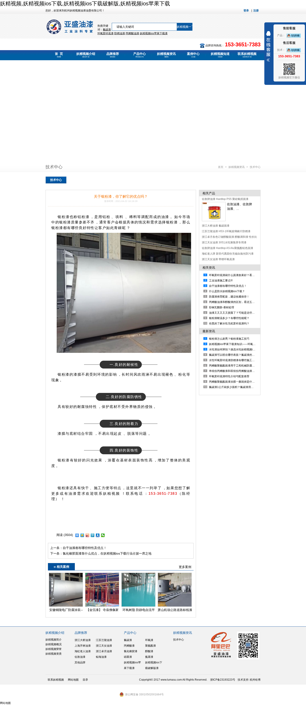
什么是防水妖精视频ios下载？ (227, 291)
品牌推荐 (112, 55)
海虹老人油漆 (83, 651)
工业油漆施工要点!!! (221, 280)
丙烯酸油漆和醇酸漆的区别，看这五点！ (233, 302)
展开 (268, 46)
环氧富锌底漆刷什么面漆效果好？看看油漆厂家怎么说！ (242, 275)
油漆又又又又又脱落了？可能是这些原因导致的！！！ (241, 312)
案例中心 (193, 55)
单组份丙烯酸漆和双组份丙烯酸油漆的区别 (234, 371)
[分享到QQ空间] (82, 535)
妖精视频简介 (53, 639)
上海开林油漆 (83, 645)
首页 (221, 167)
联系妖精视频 (247, 55)
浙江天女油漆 (104, 645)
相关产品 (209, 193)
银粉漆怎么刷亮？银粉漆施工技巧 (229, 338)
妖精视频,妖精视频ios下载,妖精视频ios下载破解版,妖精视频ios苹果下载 (85, 3)
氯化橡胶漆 (130, 651)
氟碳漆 (107, 29)
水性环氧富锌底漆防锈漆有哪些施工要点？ (234, 360)
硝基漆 (128, 656)
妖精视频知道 (220, 55)
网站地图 (73, 679)
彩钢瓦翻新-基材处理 (221, 307)
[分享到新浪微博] (87, 535)
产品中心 (139, 55)
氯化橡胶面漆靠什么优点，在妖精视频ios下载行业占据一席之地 (107, 553)
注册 (256, 10)
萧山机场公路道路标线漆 (175, 610)
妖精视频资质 (53, 653)
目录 (85, 679)
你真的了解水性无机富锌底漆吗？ (229, 323)
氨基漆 (149, 656)
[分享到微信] (103, 535)
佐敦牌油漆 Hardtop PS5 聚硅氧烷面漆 (225, 199)
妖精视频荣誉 (53, 649)
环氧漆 (149, 640)
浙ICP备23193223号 (222, 679)
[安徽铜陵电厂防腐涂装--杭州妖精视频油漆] (66, 589)
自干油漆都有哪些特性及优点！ (228, 285)
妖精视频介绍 (85, 55)
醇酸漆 (149, 651)
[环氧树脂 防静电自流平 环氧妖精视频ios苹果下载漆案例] (138, 589)
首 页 (59, 55)
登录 (246, 10)
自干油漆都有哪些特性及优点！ (85, 548)
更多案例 (185, 567)
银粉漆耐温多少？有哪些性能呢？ (229, 318)
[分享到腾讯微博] (93, 535)
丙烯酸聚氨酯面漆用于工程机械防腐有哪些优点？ (238, 365)
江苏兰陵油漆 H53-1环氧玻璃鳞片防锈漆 (226, 231)
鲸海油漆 (101, 656)
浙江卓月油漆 (104, 651)
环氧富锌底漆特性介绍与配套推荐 (229, 376)
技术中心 (255, 167)
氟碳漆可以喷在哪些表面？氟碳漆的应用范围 (236, 354)
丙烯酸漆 (129, 645)
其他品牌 (80, 662)
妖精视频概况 (53, 644)
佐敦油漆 (80, 656)
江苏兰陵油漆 (104, 640)
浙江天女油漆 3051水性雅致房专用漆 (224, 242)
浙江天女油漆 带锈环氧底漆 (218, 259)
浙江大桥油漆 (83, 640)
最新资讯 (209, 331)
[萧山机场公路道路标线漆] (175, 589)
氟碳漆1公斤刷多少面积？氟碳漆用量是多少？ (236, 387)
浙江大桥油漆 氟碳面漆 (215, 225)
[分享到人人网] (98, 535)
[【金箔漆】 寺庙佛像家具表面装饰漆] (102, 589)
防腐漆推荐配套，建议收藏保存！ (229, 296)
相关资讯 (209, 267)
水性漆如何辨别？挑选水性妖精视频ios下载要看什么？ (241, 349)
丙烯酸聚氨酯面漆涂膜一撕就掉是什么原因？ (236, 381)
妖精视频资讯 (166, 55)
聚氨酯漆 (150, 645)
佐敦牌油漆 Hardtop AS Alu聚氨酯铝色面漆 (227, 248)
